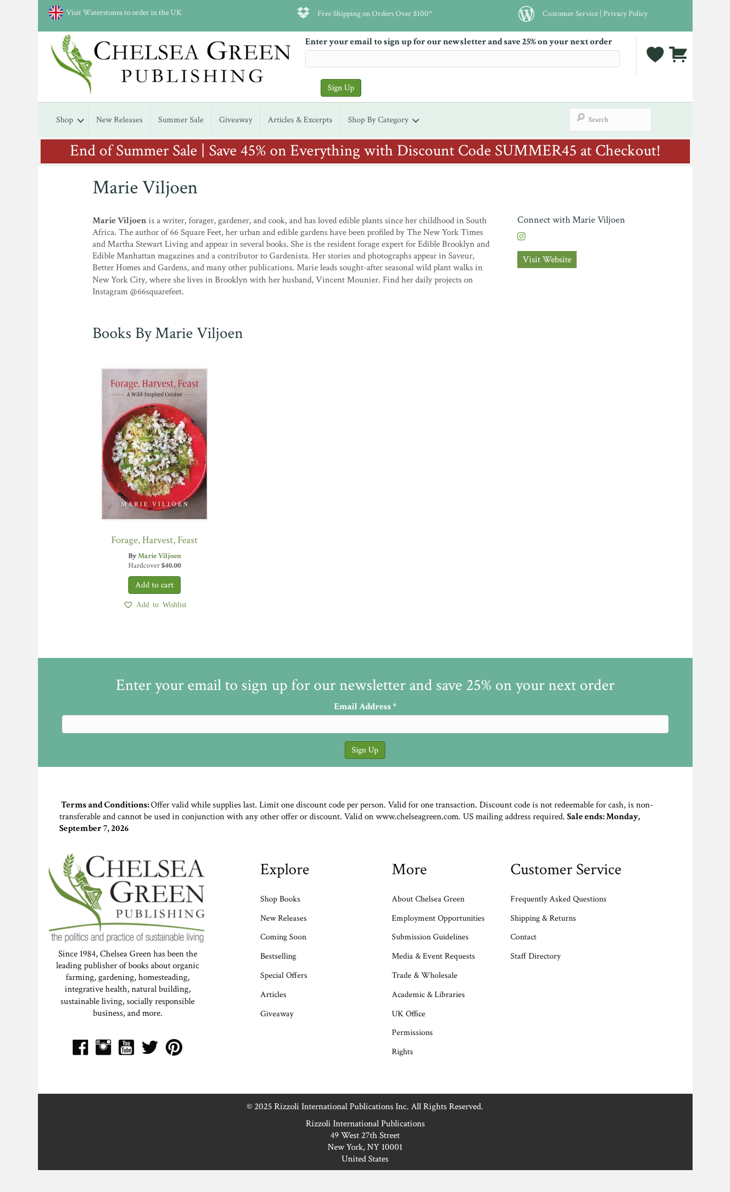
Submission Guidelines (430, 937)
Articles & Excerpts (300, 120)
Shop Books (280, 899)
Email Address (365, 706)
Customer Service (570, 13)
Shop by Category (378, 120)
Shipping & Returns (543, 918)
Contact (523, 937)
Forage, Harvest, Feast (154, 540)
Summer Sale (181, 120)
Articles (273, 994)
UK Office (408, 1014)
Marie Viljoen (159, 556)
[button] (155, 604)
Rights (402, 1051)
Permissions (412, 1032)
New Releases (119, 120)
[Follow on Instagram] (521, 237)
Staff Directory (535, 956)
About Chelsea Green (428, 899)
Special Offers (283, 975)
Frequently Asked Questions (558, 899)
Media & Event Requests (434, 956)
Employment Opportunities (438, 918)
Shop (64, 120)
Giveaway (235, 120)
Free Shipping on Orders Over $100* (374, 13)
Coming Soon (283, 937)
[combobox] (610, 119)
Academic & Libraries (428, 994)
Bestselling (278, 956)
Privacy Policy (625, 13)
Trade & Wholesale (424, 975)
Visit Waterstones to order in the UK (122, 12)
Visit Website (547, 259)
